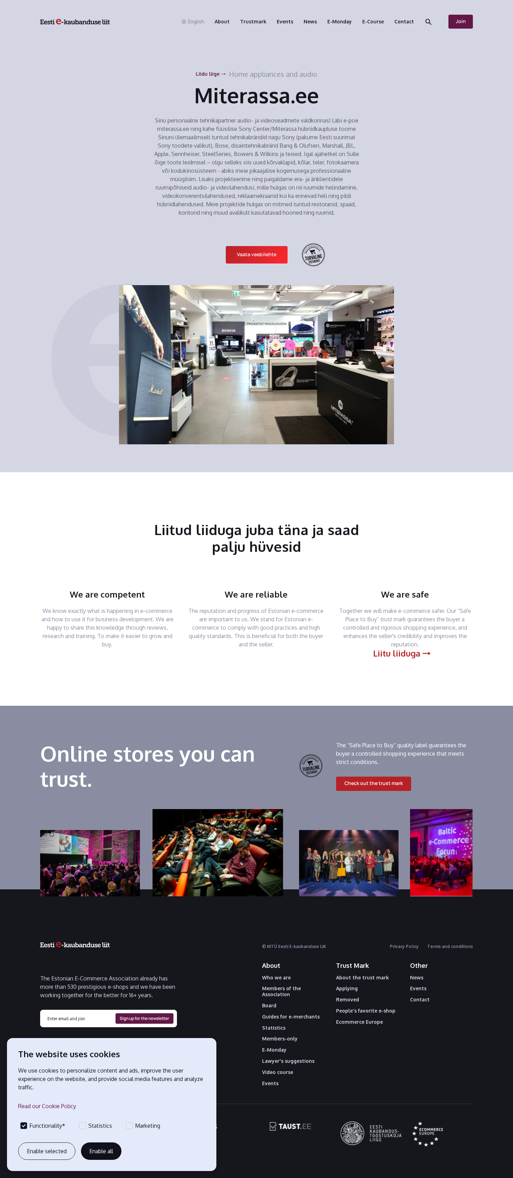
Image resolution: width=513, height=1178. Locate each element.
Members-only (280, 1039)
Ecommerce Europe (359, 1022)
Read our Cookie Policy (47, 1106)
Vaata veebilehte (256, 254)
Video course (277, 1072)
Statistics (273, 1028)
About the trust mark (362, 977)
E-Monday (274, 1050)
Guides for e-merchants (291, 1017)
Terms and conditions (450, 946)
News (416, 977)
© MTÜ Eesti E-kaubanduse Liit (294, 946)
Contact (420, 999)
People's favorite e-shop (365, 1011)
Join (461, 21)
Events (270, 1083)
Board (269, 1005)
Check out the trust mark (373, 783)
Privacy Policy (404, 946)
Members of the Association (281, 991)
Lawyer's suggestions (288, 1061)
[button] (193, 21)
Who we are (276, 977)
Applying (347, 988)
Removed (347, 999)
